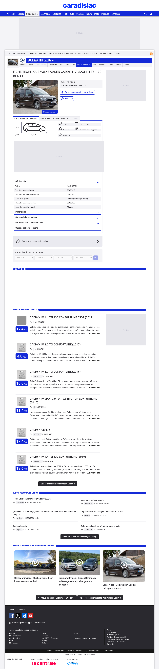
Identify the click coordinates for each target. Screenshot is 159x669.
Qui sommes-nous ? (93, 651)
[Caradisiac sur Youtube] (30, 616)
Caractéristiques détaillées (25, 118)
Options (64, 118)
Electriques (45, 14)
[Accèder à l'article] (35, 562)
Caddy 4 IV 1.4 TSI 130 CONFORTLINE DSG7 (61, 317)
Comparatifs (53, 65)
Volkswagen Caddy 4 (41, 60)
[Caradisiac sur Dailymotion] (24, 616)
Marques (105, 14)
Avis (61, 65)
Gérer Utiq (110, 644)
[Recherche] (145, 13)
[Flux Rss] (152, 53)
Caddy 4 (40, 429)
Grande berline (14, 638)
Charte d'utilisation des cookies (118, 639)
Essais (21, 14)
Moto (96, 14)
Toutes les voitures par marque (85, 638)
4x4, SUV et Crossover (50, 638)
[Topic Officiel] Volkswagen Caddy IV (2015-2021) (102, 511)
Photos (118, 65)
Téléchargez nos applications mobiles (28, 623)
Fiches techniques (84, 65)
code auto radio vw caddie (92, 500)
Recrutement (108, 651)
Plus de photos (50, 112)
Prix (73, 65)
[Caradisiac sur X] (18, 616)
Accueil (22, 65)
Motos (76, 633)
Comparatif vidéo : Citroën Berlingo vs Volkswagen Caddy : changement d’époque (77, 581)
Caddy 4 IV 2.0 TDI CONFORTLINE (55, 344)
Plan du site (111, 632)
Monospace (13, 643)
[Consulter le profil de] (21, 325)
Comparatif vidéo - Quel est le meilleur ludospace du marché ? (33, 580)
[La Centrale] (44, 666)
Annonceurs (59, 651)
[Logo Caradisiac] (79, 10)
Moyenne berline (15, 636)
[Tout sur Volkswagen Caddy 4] (13, 65)
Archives (110, 630)
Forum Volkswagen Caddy (25, 492)
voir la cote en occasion (73, 85)
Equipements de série (49, 118)
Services (80, 14)
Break (11, 640)
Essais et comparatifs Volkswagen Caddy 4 (33, 545)
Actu (14, 14)
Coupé (44, 633)
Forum (89, 14)
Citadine (12, 633)
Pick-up (44, 640)
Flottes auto (68, 14)
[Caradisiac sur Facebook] (12, 616)
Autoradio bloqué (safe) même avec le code (100, 526)
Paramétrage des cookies (116, 642)
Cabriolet (45, 636)
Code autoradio (20, 526)
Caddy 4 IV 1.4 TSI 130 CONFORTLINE (58, 456)
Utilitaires (57, 14)
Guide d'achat (32, 14)
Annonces (116, 14)
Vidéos (126, 65)
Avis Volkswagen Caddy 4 (25, 309)
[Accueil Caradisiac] (7, 13)
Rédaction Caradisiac (74, 651)
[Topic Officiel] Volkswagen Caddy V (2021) (32, 499)
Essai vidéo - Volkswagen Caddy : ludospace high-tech (119, 586)
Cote (95, 65)
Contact (49, 651)
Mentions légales (113, 635)
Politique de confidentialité (116, 637)
